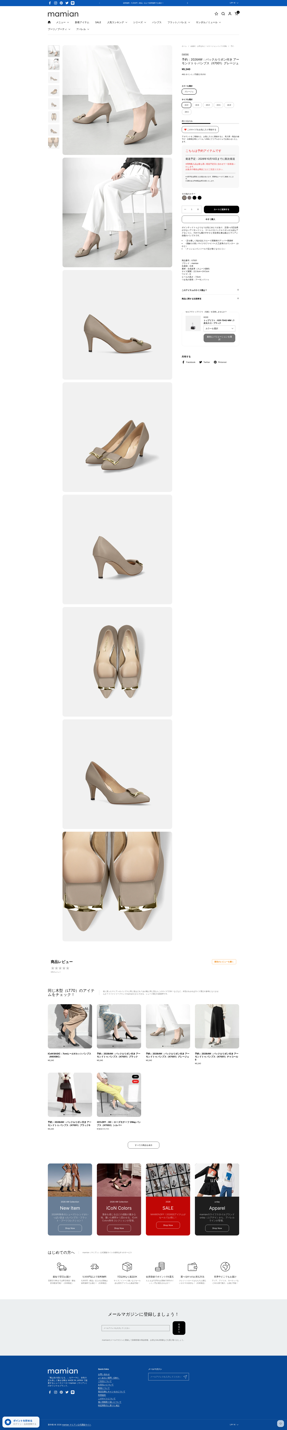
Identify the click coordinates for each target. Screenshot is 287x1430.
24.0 (229, 105)
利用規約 (102, 1395)
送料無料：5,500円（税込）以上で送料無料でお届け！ (143, 3)
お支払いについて (106, 1384)
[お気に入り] (216, 14)
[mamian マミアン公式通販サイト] (63, 14)
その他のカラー (188, 194)
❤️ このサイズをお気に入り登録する (200, 129)
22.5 (197, 105)
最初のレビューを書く (224, 961)
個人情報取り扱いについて (109, 1402)
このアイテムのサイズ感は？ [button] (194, 290)
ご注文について (105, 1381)
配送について (104, 1388)
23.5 (218, 105)
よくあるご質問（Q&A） (109, 1378)
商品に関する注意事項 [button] (191, 298)
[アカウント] (230, 14)
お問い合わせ (104, 1374)
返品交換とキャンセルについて (111, 1391)
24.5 (186, 112)
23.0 (208, 105)
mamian (185, 54)
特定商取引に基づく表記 (108, 1405)
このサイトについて (107, 1398)
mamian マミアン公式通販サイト (76, 1424)
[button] (223, 14)
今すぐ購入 (210, 219)
